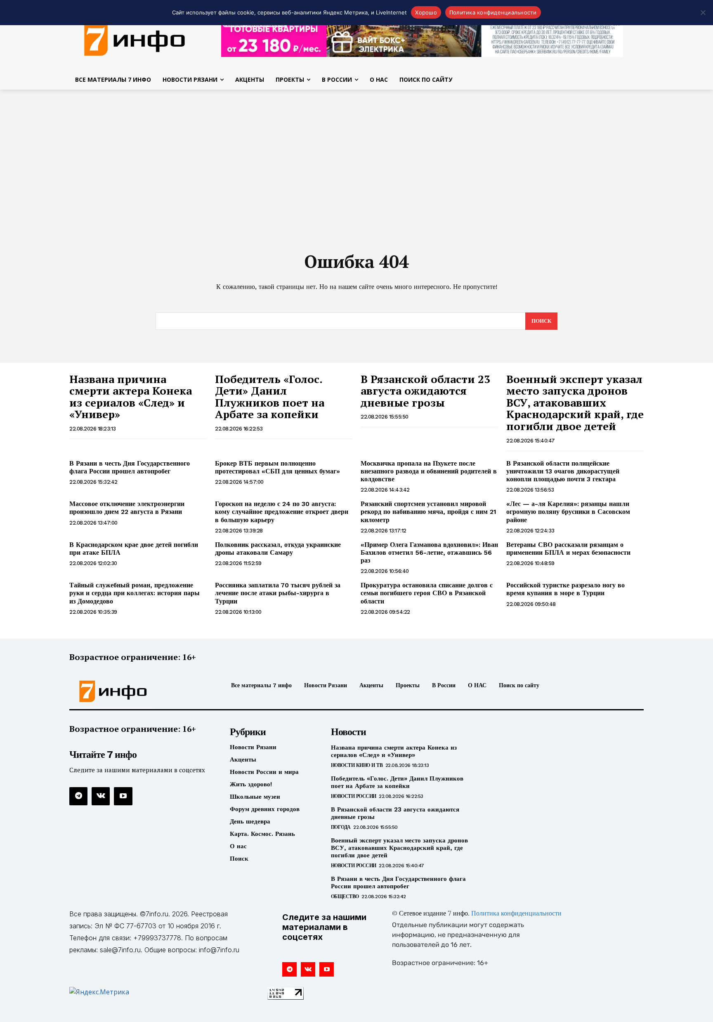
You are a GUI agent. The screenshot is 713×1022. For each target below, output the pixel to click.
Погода (341, 827)
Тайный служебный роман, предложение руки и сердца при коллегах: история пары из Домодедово (134, 593)
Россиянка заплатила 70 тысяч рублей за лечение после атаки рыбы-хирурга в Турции (277, 593)
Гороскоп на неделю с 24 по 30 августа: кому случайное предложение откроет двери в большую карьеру (281, 511)
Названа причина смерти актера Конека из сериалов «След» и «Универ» (130, 396)
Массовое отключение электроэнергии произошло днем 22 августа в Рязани (126, 508)
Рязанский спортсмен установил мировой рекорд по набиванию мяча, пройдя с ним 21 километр (428, 511)
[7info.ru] (135, 39)
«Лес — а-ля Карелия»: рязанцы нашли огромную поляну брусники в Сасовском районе (568, 511)
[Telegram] (78, 796)
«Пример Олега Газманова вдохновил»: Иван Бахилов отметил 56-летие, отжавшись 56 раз (429, 552)
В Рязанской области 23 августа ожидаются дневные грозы (425, 390)
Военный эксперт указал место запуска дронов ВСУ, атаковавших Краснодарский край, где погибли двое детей (575, 402)
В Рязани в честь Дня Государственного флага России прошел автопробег (129, 467)
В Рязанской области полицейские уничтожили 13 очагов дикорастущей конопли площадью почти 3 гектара (562, 471)
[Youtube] (123, 796)
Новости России (353, 796)
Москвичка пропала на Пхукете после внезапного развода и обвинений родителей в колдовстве (429, 471)
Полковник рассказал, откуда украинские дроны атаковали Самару (278, 548)
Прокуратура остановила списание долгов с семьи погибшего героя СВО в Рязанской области (427, 593)
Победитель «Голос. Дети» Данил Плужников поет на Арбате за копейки (269, 396)
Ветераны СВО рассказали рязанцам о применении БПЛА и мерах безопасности (568, 548)
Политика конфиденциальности (516, 914)
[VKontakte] (101, 796)
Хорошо (426, 12)
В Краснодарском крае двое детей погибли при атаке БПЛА (133, 548)
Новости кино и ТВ (357, 765)
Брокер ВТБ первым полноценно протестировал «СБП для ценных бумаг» (277, 467)
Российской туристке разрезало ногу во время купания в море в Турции (565, 589)
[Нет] (703, 12)
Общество (345, 896)
